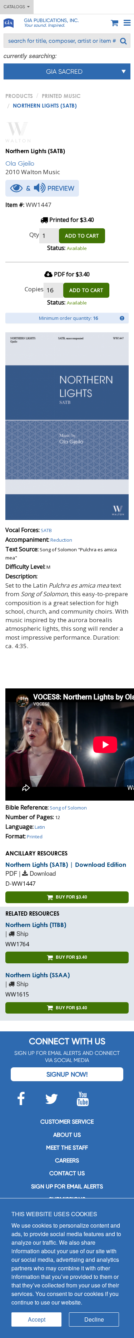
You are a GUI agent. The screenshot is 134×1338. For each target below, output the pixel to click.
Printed (35, 836)
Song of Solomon (68, 808)
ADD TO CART (82, 235)
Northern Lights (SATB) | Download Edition (65, 864)
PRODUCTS (19, 96)
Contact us (67, 1173)
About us (67, 1134)
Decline (94, 1319)
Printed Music (61, 96)
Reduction (61, 540)
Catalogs (15, 6)
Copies (34, 289)
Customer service (67, 1121)
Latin (40, 827)
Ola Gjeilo (19, 163)
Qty (34, 234)
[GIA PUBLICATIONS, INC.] (8, 21)
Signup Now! (67, 1074)
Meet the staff (67, 1147)
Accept (36, 1319)
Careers (67, 1160)
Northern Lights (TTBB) (35, 924)
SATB (46, 530)
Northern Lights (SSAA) (37, 975)
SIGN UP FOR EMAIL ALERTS (67, 1186)
